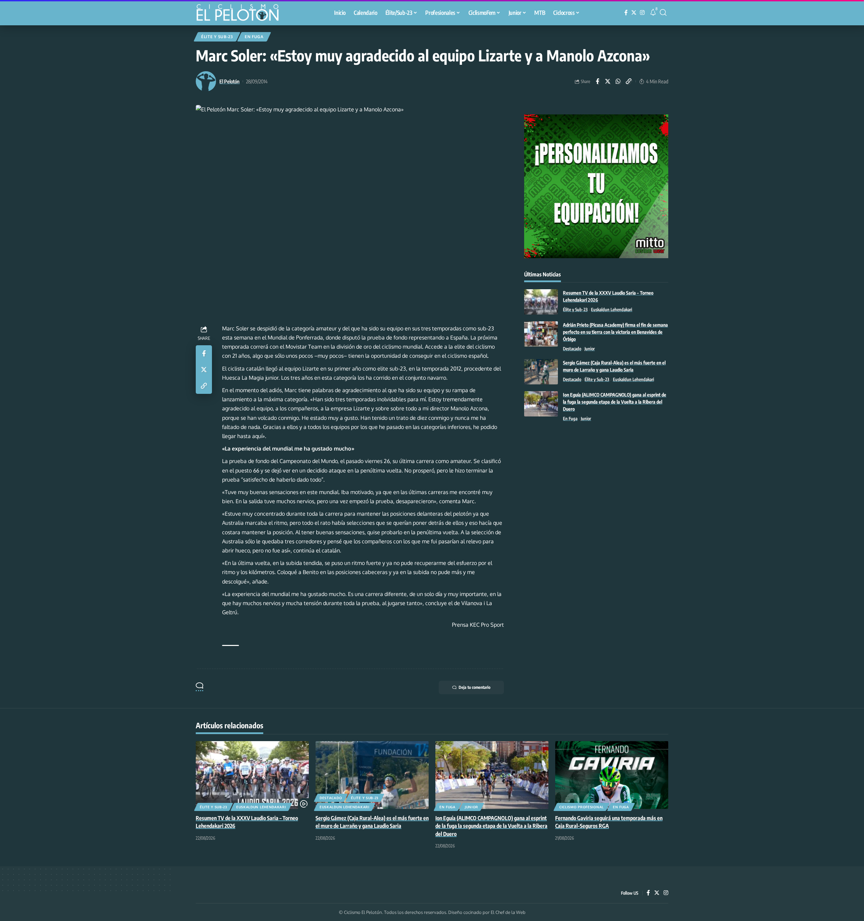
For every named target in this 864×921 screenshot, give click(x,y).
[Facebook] (626, 12)
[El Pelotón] (241, 13)
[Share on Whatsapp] (618, 81)
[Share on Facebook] (597, 81)
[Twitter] (633, 12)
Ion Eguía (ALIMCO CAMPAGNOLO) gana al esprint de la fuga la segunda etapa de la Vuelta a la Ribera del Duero (614, 402)
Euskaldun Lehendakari (611, 309)
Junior (590, 348)
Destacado (572, 348)
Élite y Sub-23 (217, 36)
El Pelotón (229, 81)
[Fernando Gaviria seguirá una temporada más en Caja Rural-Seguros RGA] (611, 775)
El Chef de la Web (508, 912)
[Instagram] (642, 12)
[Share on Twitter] (608, 81)
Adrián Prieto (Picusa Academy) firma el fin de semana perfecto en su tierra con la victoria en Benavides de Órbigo (615, 332)
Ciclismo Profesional (581, 807)
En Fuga (254, 36)
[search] (663, 12)
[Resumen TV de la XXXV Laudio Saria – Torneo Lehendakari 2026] (541, 302)
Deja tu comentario (474, 687)
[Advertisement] (596, 483)
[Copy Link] (628, 81)
